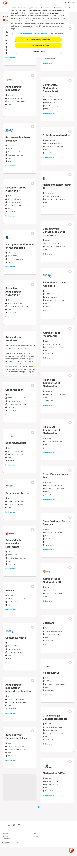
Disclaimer (6, 838)
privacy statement (24, 34)
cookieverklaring (42, 34)
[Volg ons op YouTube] (19, 825)
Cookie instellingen (38, 51)
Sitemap (5, 833)
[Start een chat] (71, 850)
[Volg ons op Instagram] (9, 825)
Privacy (36, 833)
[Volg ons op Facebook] (4, 825)
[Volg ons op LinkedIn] (14, 825)
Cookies (5, 836)
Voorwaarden (38, 836)
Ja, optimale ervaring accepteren (38, 40)
